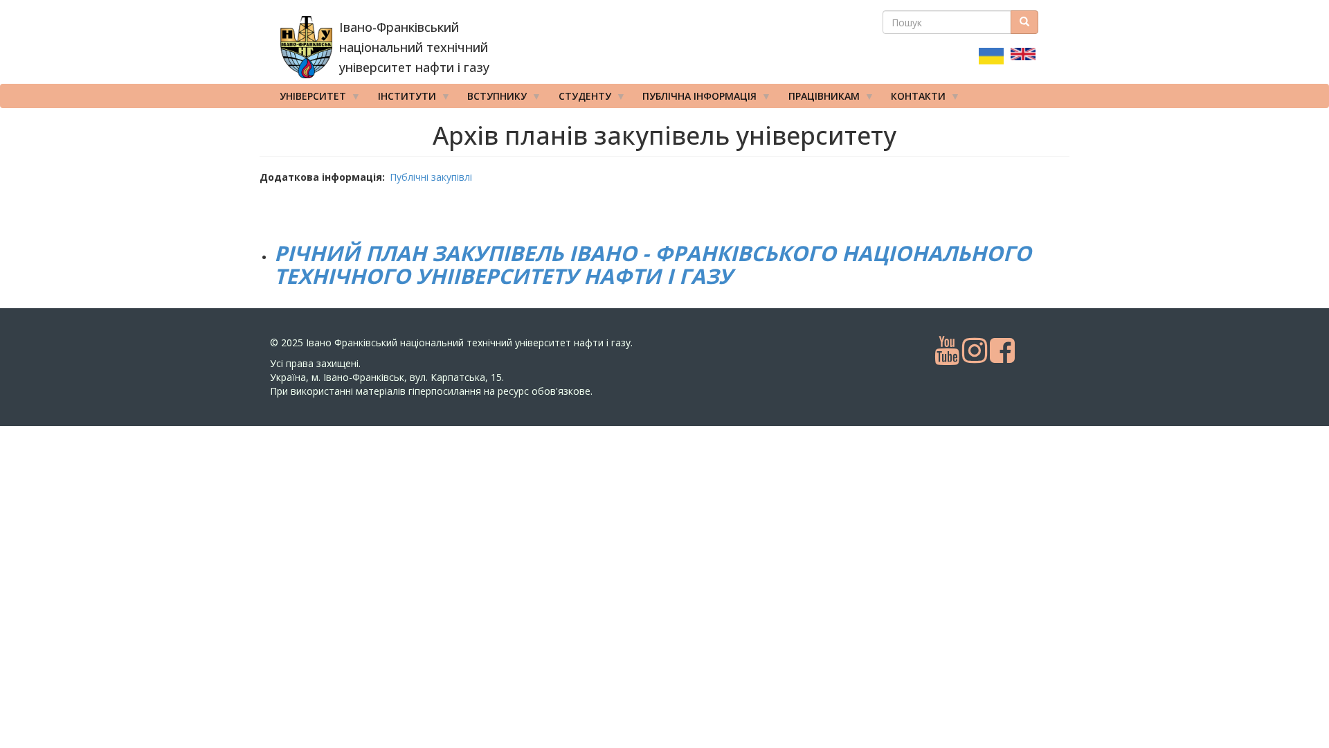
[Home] (306, 47)
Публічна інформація (695, 98)
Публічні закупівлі (431, 177)
